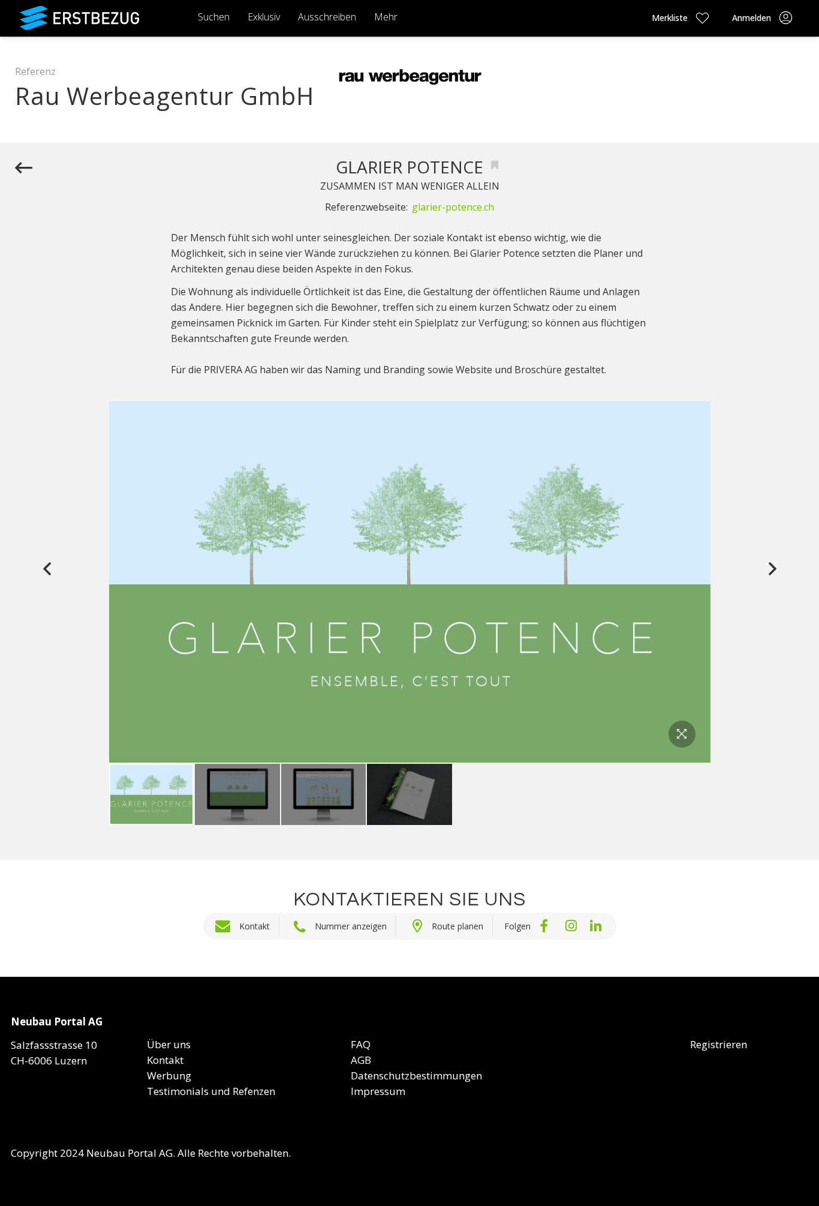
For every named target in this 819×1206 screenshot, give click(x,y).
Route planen (457, 926)
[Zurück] (23, 168)
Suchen (214, 16)
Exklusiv (264, 16)
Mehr (386, 16)
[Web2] (323, 794)
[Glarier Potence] (151, 794)
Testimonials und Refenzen (211, 1091)
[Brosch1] (409, 794)
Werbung (169, 1075)
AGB (361, 1060)
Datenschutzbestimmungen (416, 1075)
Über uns (169, 1044)
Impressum (378, 1091)
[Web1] (237, 794)
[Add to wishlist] (494, 165)
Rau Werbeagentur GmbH (164, 95)
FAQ (361, 1044)
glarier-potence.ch (453, 207)
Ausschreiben (327, 16)
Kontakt (254, 926)
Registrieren (718, 1044)
